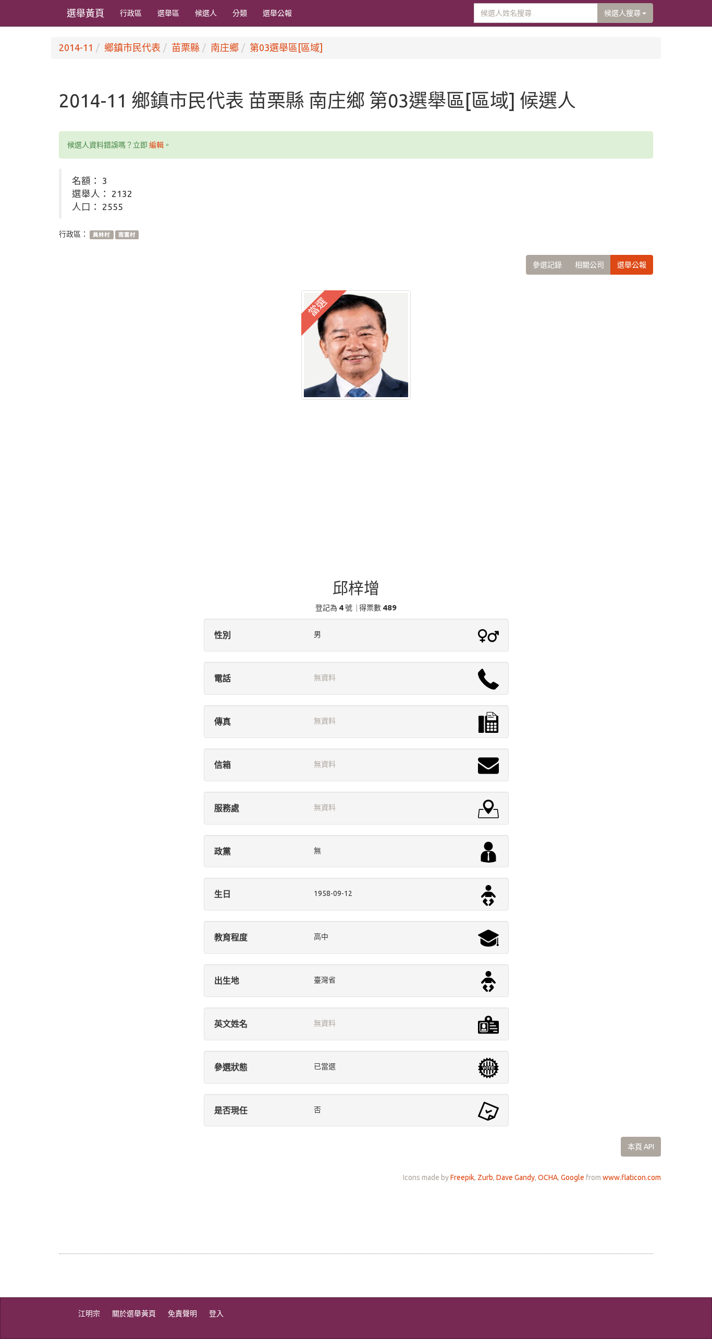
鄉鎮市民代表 (132, 47)
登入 (216, 1313)
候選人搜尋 (623, 13)
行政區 (131, 13)
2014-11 (76, 47)
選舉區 (168, 13)
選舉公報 (277, 13)
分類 (239, 13)
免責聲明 (182, 1313)
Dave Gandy (515, 1177)
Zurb (485, 1177)
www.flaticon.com (632, 1177)
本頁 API (641, 1147)
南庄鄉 (225, 47)
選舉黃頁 (85, 13)
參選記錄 (547, 265)
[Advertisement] (356, 496)
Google (572, 1177)
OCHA (548, 1177)
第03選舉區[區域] (286, 47)
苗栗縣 (185, 47)
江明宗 (89, 1313)
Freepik (462, 1177)
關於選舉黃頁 (134, 1313)
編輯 (156, 145)
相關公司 (589, 265)
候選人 (206, 13)
